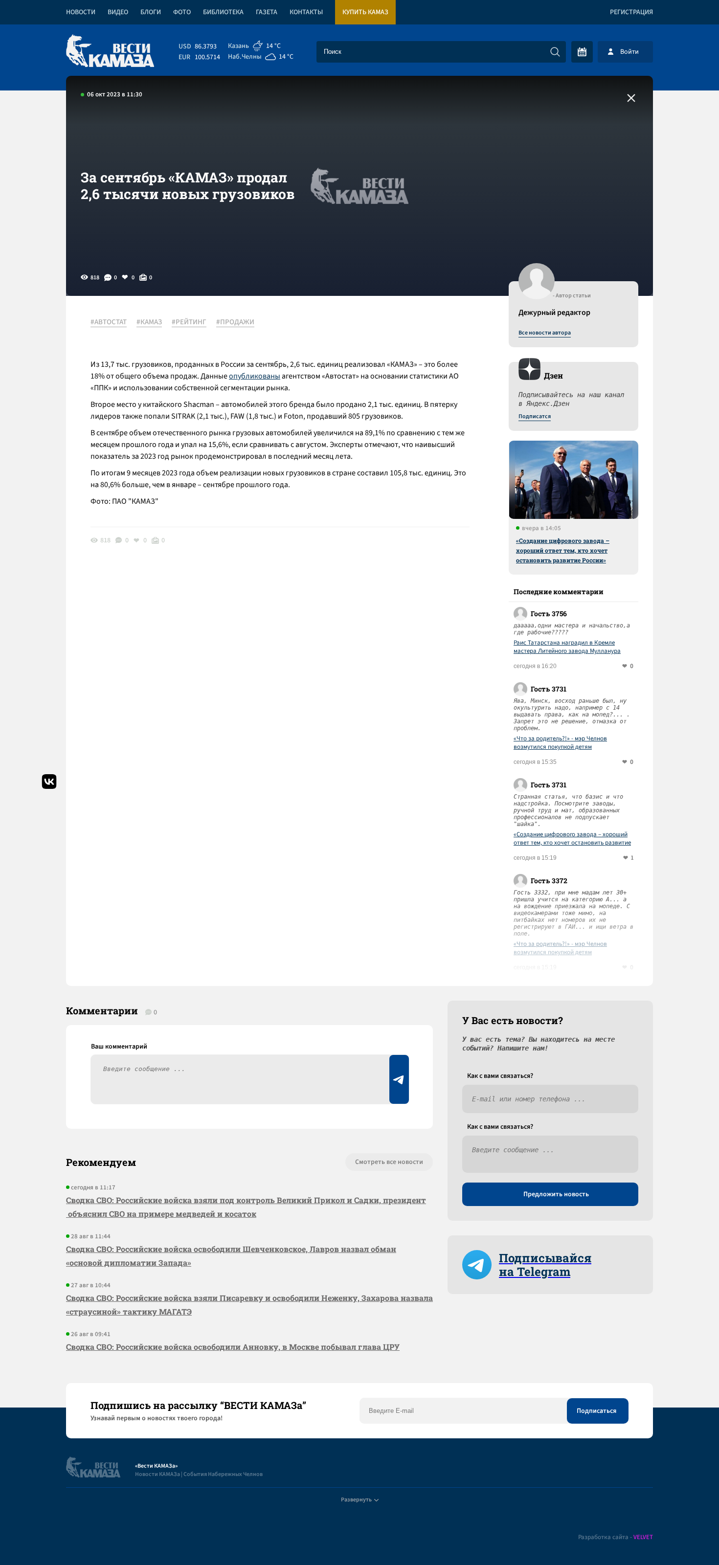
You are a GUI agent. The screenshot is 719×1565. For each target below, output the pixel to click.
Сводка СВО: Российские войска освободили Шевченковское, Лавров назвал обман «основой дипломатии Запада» (231, 1256)
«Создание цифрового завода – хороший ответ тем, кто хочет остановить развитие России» (562, 550)
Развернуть (356, 1500)
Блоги (150, 12)
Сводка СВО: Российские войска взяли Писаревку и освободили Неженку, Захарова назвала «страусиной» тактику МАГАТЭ (249, 1305)
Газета (266, 12)
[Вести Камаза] (110, 51)
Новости (80, 12)
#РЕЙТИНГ (189, 322)
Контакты (306, 12)
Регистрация (631, 12)
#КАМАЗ (149, 322)
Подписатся (534, 417)
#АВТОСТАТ (108, 322)
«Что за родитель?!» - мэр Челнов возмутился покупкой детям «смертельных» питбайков (560, 743)
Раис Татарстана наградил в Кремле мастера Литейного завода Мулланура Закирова (567, 647)
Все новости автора (544, 333)
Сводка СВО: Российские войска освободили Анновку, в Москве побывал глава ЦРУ (233, 1346)
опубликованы (254, 376)
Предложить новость (556, 1194)
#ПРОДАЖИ (235, 322)
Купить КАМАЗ (365, 12)
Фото (182, 12)
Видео (118, 12)
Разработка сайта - (615, 1537)
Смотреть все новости (389, 1162)
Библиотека (223, 12)
